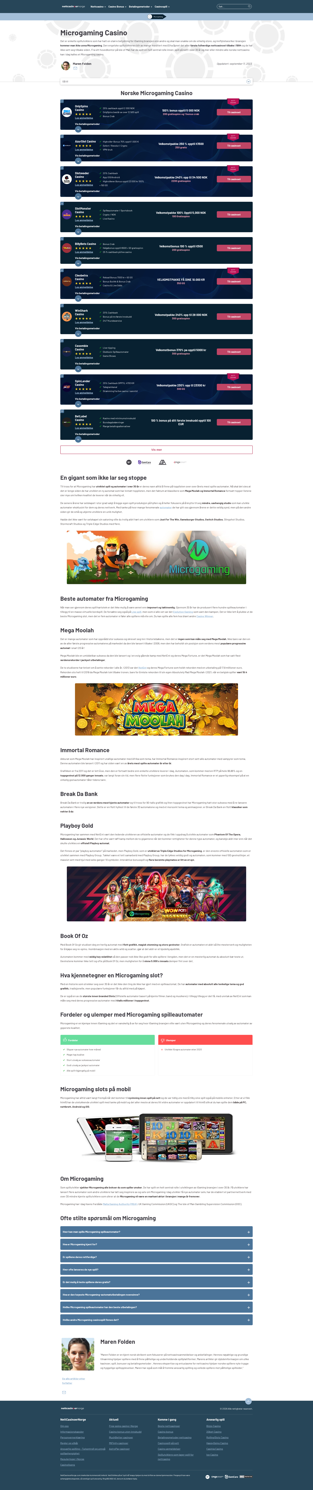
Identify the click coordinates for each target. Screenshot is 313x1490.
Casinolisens (67, 1464)
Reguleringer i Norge (72, 1459)
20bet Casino (214, 1431)
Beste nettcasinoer (169, 1425)
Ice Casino (212, 1454)
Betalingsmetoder (139, 6)
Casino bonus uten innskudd (125, 1431)
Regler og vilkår (69, 1443)
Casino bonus (165, 1431)
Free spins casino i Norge (123, 1425)
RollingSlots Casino (217, 1437)
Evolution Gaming (183, 611)
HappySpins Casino (217, 1443)
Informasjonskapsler (72, 1431)
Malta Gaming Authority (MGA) (120, 1204)
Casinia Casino (214, 1448)
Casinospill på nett (168, 1443)
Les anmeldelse (84, 117)
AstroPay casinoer (119, 1448)
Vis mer (156, 449)
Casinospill (161, 6)
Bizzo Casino (213, 1425)
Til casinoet (234, 112)
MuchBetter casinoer (121, 1437)
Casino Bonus (116, 6)
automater (166, 507)
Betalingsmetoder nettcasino (175, 1437)
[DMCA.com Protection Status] (246, 1476)
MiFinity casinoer (118, 1443)
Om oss (64, 1425)
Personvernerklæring (72, 1437)
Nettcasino (97, 6)
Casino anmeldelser (169, 1448)
